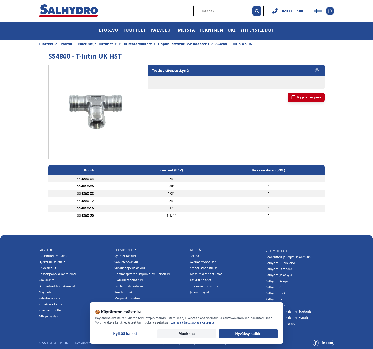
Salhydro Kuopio (277, 281)
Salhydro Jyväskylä (279, 275)
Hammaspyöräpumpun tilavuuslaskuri (142, 274)
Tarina (194, 256)
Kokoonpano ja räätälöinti (57, 274)
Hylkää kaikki (125, 333)
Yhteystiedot (257, 30)
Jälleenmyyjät (199, 292)
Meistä (186, 30)
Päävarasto (46, 280)
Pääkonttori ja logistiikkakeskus (288, 257)
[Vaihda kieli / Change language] (318, 11)
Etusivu (109, 30)
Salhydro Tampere (279, 269)
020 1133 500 (292, 11)
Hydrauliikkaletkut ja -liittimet (86, 43)
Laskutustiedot (200, 280)
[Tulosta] (316, 70)
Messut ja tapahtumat (206, 274)
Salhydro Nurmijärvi (280, 263)
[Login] (330, 11)
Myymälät (46, 292)
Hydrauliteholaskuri (128, 280)
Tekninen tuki (217, 30)
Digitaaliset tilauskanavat (57, 286)
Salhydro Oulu (276, 287)
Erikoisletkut (47, 268)
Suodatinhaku (124, 292)
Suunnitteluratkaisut (53, 256)
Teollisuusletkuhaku (128, 286)
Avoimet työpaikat (203, 262)
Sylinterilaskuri (125, 256)
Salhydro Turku (277, 293)
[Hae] (256, 11)
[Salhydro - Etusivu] (68, 10)
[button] (134, 31)
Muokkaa (187, 333)
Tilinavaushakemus (204, 286)
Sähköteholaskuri (126, 262)
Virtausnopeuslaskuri (129, 268)
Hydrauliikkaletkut (52, 262)
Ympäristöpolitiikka (204, 268)
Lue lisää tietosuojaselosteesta (192, 322)
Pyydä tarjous (309, 97)
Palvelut (162, 30)
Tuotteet (134, 30)
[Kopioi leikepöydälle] (98, 178)
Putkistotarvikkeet (135, 43)
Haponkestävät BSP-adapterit (183, 43)
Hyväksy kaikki (248, 333)
